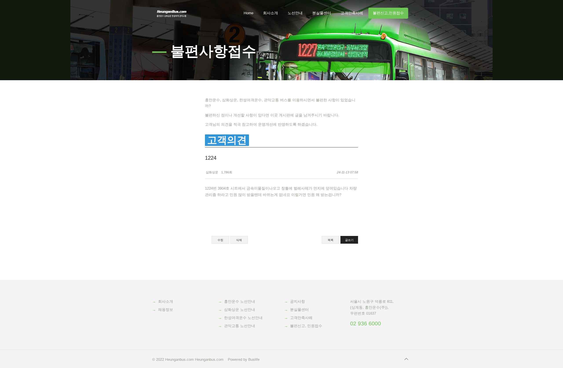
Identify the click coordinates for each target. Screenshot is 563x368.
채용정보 (165, 310)
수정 (220, 240)
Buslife (254, 359)
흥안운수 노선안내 (239, 301)
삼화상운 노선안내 (239, 310)
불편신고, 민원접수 (306, 326)
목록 (330, 240)
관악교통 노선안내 (239, 326)
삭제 (239, 240)
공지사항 (297, 301)
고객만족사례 (301, 318)
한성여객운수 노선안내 (243, 318)
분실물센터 (299, 310)
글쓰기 (349, 240)
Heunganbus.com (179, 359)
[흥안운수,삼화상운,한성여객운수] (172, 6)
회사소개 (165, 301)
